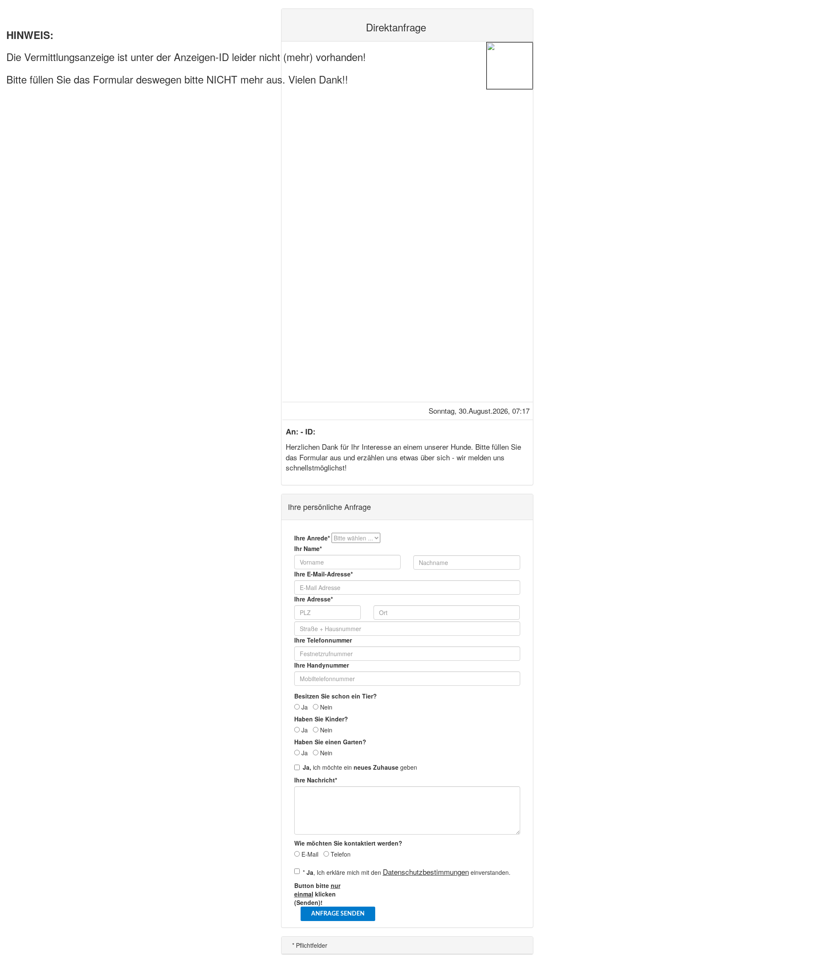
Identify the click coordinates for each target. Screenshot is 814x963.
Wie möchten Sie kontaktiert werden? (348, 843)
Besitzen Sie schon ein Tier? (335, 696)
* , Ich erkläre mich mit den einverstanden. (406, 872)
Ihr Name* (308, 548)
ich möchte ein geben (360, 767)
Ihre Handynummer (321, 665)
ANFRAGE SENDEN (338, 914)
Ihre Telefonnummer (323, 640)
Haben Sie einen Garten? (330, 742)
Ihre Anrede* (312, 538)
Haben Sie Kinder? (321, 719)
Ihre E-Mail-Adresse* (323, 574)
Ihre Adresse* (313, 599)
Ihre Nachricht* (315, 780)
